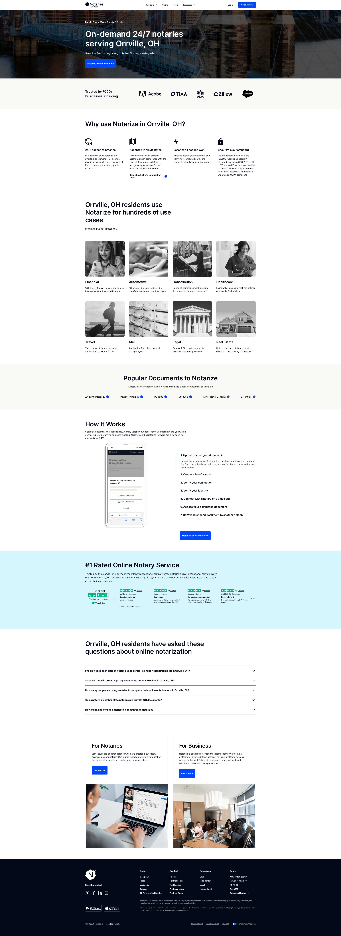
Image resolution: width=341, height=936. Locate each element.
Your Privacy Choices (246, 924)
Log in (230, 5)
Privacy (225, 923)
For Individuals (176, 881)
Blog (202, 877)
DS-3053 (234, 889)
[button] (151, 4)
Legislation (145, 885)
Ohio (95, 22)
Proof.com (115, 924)
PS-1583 (234, 885)
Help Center (205, 881)
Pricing (165, 5)
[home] (103, 4)
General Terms (212, 923)
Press (142, 881)
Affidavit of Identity (238, 877)
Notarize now (247, 5)
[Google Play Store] (93, 908)
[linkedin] (100, 893)
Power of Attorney (238, 881)
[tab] (216, 461)
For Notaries (175, 885)
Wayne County (107, 22)
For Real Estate (176, 893)
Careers (143, 889)
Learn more (99, 770)
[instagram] (106, 893)
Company (144, 877)
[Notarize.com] (90, 874)
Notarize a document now (100, 63)
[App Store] (112, 908)
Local (88, 22)
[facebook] (94, 893)
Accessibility (197, 923)
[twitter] (87, 893)
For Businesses (177, 889)
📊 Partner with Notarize (151, 893)
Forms (175, 5)
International (206, 889)
